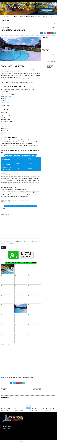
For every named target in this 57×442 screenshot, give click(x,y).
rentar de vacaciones (28, 379)
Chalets (31, 377)
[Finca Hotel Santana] (44, 62)
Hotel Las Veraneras (47, 50)
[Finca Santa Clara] (35, 403)
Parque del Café (9, 96)
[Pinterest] (48, 33)
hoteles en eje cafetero (19, 379)
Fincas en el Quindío (5, 27)
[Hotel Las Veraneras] (49, 43)
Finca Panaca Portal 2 (48, 408)
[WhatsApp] (54, 33)
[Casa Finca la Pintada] (7, 403)
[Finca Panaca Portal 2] (49, 403)
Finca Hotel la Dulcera (5, 379)
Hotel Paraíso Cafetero (50, 67)
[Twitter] (45, 33)
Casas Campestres (26, 377)
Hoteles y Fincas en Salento (50, 71)
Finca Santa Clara (33, 408)
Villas (34, 379)
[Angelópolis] (21, 403)
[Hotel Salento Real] (44, 72)
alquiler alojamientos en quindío (11, 377)
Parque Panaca (8, 98)
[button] (54, 24)
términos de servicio (11, 243)
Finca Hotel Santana (51, 61)
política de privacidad (27, 241)
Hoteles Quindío (45, 49)
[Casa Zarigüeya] (44, 56)
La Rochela (3, 389)
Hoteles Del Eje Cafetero (7, 33)
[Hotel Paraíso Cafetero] (44, 67)
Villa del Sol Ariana (36, 389)
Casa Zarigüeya (50, 56)
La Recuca (7, 100)
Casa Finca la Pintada (6, 408)
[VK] (51, 33)
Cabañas (19, 377)
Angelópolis (18, 408)
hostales (12, 379)
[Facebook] (41, 33)
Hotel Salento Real (51, 73)
